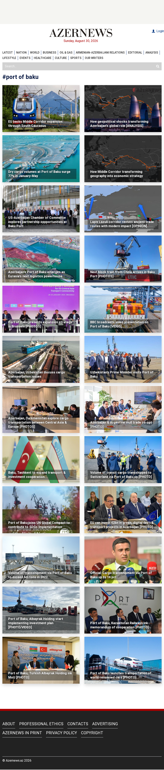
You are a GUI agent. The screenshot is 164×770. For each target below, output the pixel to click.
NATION (21, 52)
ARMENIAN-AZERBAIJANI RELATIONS (100, 52)
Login (160, 31)
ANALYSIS (151, 52)
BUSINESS (49, 52)
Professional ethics (41, 723)
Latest (7, 52)
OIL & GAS (66, 52)
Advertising (105, 723)
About (8, 723)
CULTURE (61, 58)
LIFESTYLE (9, 58)
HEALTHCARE (42, 58)
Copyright (92, 732)
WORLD (34, 52)
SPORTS (75, 58)
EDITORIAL (135, 52)
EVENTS (25, 58)
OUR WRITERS (94, 58)
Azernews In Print (22, 732)
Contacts (77, 723)
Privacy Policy (61, 732)
